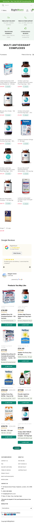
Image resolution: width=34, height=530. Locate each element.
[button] (4, 312)
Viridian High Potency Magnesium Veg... (23, 307)
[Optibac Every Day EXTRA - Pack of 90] (8, 377)
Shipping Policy (22, 470)
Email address (5, 508)
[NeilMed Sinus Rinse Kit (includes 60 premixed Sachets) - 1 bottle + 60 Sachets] (8, 336)
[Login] (27, 10)
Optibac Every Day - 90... (23, 346)
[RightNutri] (7, 247)
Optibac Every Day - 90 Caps (25, 356)
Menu (4, 10)
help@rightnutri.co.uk (9, 493)
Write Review (17, 253)
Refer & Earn (4, 479)
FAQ (2, 463)
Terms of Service (6, 470)
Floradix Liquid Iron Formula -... (25, 387)
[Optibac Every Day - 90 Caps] (25, 336)
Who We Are (21, 460)
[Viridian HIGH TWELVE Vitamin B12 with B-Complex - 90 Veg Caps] (25, 414)
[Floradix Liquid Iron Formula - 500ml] (25, 377)
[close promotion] (33, 1)
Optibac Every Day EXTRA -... (7, 387)
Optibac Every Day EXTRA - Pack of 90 (8, 398)
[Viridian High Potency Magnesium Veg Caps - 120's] (25, 296)
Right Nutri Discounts (7, 476)
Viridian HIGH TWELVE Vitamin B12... (25, 424)
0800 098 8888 (7, 491)
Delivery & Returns (6, 467)
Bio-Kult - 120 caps (5, 423)
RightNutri (13, 246)
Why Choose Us (22, 463)
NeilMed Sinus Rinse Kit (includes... (6, 346)
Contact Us (4, 460)
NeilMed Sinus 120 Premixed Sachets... (7, 307)
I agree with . (11, 512)
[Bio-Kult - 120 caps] (8, 414)
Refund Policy (22, 467)
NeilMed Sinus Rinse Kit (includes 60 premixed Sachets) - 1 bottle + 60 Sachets (8, 362)
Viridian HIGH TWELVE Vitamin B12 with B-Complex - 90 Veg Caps (25, 438)
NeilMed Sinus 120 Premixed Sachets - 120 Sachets (8, 320)
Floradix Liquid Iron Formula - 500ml (25, 398)
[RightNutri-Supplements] (17, 10)
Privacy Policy (5, 473)
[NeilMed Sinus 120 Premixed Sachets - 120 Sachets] (8, 296)
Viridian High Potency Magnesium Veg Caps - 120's (25, 320)
